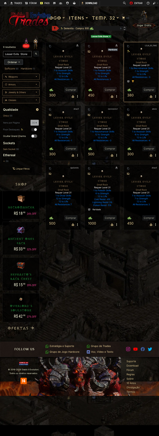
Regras (131, 374)
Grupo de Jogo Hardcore (64, 351)
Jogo (54, 18)
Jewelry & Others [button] (17, 92)
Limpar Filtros (22, 168)
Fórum (130, 370)
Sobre (130, 378)
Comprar (71, 89)
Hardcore (26, 68)
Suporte (131, 361)
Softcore (10, 68)
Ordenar (13, 62)
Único (6, 115)
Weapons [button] (13, 76)
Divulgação (133, 387)
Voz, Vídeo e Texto (101, 351)
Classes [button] (12, 100)
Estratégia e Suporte (61, 346)
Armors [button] (12, 84)
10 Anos (131, 383)
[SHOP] (54, 3)
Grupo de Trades (100, 346)
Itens (76, 18)
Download (133, 365)
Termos (131, 391)
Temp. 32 (103, 18)
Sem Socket (9, 149)
